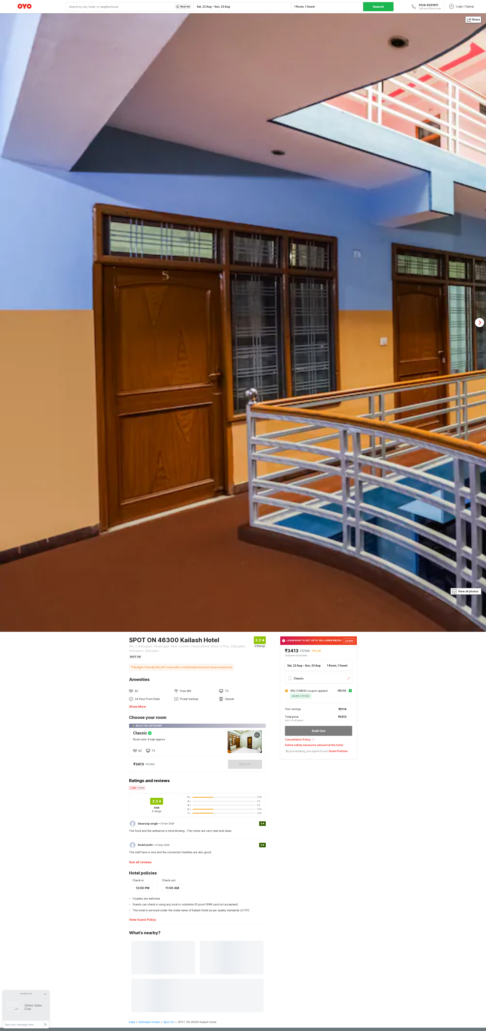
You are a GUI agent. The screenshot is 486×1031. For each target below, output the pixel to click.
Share (476, 19)
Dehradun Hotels (149, 1022)
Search (378, 7)
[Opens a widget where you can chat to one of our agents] (26, 1009)
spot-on (168, 1022)
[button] (318, 741)
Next (479, 322)
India (132, 1022)
